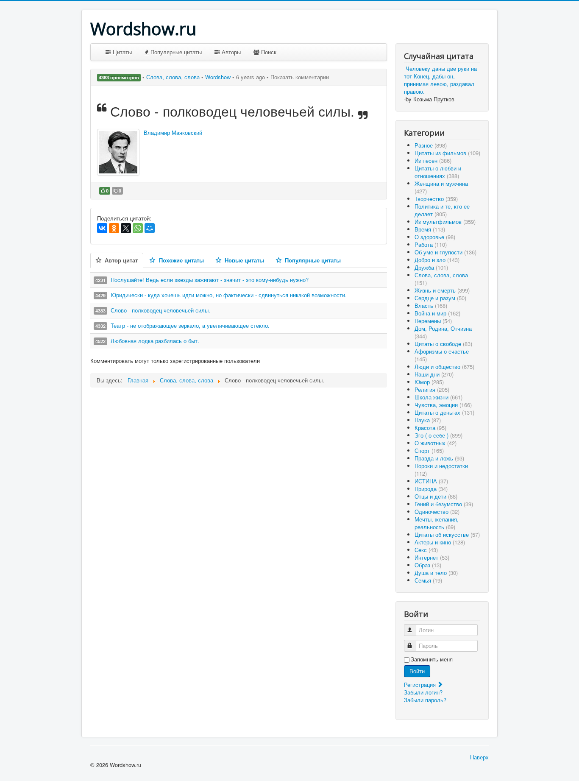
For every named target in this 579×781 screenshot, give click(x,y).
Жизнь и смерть (442, 290)
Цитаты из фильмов (447, 153)
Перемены (433, 321)
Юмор (429, 382)
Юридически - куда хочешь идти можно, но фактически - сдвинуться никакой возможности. (229, 295)
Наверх (479, 757)
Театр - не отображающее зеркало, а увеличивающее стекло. (190, 325)
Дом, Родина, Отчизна (443, 332)
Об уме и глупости (445, 252)
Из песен (433, 160)
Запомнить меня (432, 659)
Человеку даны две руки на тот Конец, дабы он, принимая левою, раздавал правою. (440, 79)
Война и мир (437, 313)
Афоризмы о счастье (442, 355)
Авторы (230, 52)
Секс (426, 550)
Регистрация (420, 685)
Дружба (431, 267)
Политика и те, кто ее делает (442, 210)
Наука (428, 420)
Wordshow (218, 77)
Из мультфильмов (445, 222)
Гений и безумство (444, 504)
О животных (436, 443)
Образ (428, 565)
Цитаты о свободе (443, 344)
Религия (432, 389)
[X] (126, 228)
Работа (431, 244)
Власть (431, 305)
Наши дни (434, 374)
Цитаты (121, 52)
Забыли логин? (423, 692)
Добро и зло (437, 260)
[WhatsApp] (138, 228)
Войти (417, 671)
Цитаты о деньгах (444, 412)
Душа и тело (436, 573)
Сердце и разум (440, 298)
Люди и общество (444, 367)
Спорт (429, 450)
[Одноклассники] (114, 228)
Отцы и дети (436, 496)
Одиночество (437, 512)
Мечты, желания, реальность (437, 523)
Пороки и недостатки (441, 469)
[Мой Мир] (150, 228)
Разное (431, 145)
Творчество (436, 199)
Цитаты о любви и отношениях (438, 172)
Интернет (432, 557)
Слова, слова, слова (173, 77)
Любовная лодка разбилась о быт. (155, 341)
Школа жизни (438, 397)
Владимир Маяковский (173, 132)
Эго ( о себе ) (438, 435)
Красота (430, 428)
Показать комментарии (299, 77)
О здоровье (435, 237)
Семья (428, 580)
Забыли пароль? (425, 700)
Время (430, 229)
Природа (431, 489)
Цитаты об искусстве (447, 534)
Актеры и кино (440, 542)
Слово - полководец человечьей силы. (160, 310)
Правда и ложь (439, 458)
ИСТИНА (431, 481)
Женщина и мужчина (441, 187)
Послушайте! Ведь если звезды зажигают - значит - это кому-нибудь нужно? (210, 280)
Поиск (267, 52)
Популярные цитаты (175, 52)
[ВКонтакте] (102, 228)
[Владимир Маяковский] (118, 152)
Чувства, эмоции (443, 405)
